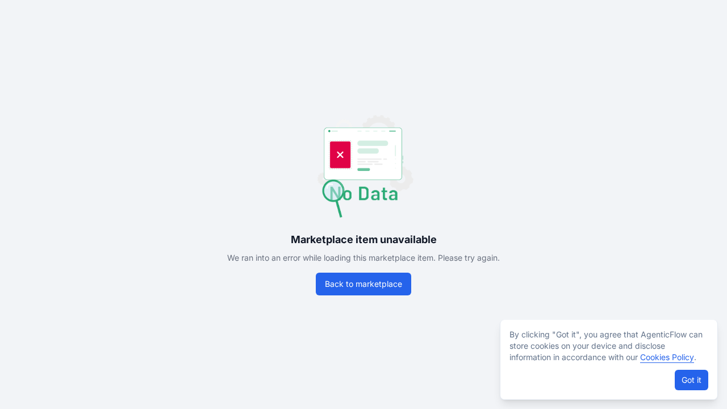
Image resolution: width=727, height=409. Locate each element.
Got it (691, 380)
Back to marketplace (363, 284)
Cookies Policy (667, 357)
